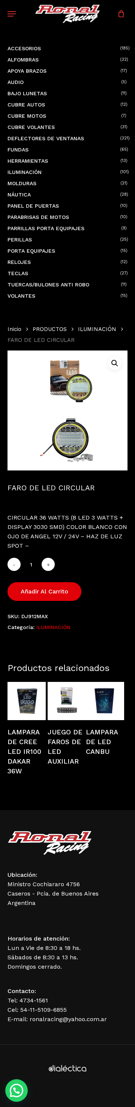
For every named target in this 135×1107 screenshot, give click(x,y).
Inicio (14, 329)
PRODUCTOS (50, 329)
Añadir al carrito (44, 591)
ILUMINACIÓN (97, 329)
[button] (115, 363)
